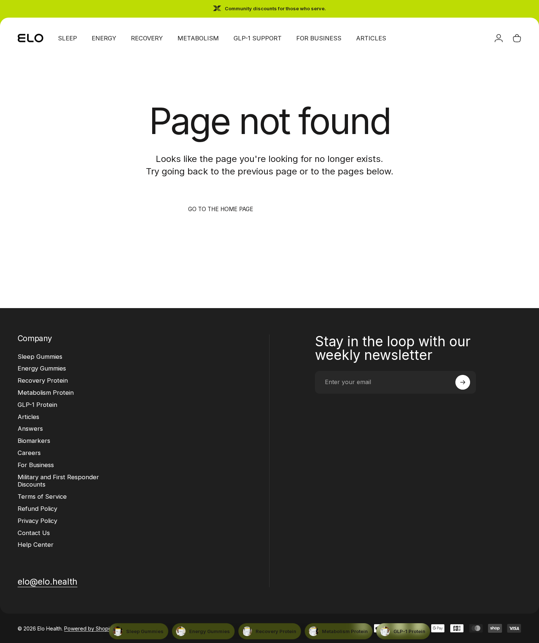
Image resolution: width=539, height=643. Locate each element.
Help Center (36, 544)
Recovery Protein (43, 380)
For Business (36, 465)
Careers (29, 452)
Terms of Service (42, 496)
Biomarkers (34, 440)
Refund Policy (37, 508)
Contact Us (34, 533)
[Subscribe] (462, 382)
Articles (28, 416)
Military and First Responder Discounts (58, 480)
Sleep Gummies (40, 356)
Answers (30, 428)
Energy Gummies (42, 368)
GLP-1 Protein (37, 404)
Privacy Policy (37, 520)
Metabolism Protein (46, 392)
